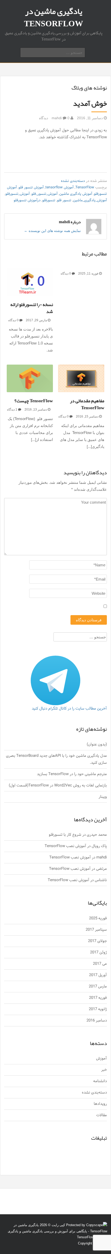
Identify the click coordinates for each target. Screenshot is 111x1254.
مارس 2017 (98, 986)
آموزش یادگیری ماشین (75, 194)
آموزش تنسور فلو (31, 187)
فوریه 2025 (98, 918)
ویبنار (103, 797)
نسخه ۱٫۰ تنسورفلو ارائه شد (31, 308)
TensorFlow (84, 187)
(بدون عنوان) (97, 744)
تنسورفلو (48, 200)
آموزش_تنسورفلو (17, 194)
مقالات (101, 1115)
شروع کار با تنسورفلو (65, 835)
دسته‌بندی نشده (73, 181)
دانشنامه (100, 1081)
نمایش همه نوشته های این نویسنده (52, 231)
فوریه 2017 (98, 998)
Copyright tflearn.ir (91, 1243)
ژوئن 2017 (98, 952)
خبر (104, 1070)
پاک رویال (99, 846)
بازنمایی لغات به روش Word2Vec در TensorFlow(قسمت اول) (58, 785)
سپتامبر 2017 (96, 930)
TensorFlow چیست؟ (33, 400)
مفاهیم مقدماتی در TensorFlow (87, 404)
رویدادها (100, 1104)
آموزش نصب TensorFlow (65, 846)
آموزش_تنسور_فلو (44, 194)
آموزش (101, 1058)
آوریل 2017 (98, 975)
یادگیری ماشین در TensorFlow (53, 17)
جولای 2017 (97, 941)
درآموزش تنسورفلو (27, 200)
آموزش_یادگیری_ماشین (90, 200)
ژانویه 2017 (98, 1009)
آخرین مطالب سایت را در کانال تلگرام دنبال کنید (69, 708)
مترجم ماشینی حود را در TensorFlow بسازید (72, 774)
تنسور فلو (64, 200)
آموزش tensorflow (59, 187)
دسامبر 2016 (96, 1020)
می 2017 (100, 964)
